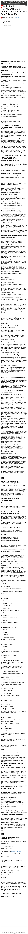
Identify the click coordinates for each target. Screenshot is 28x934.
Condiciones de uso (10, 932)
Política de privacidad (20, 932)
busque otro (16, 17)
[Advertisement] (14, 43)
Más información (12, 3)
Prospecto (7, 21)
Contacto (14, 933)
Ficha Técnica (8, 25)
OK (18, 3)
